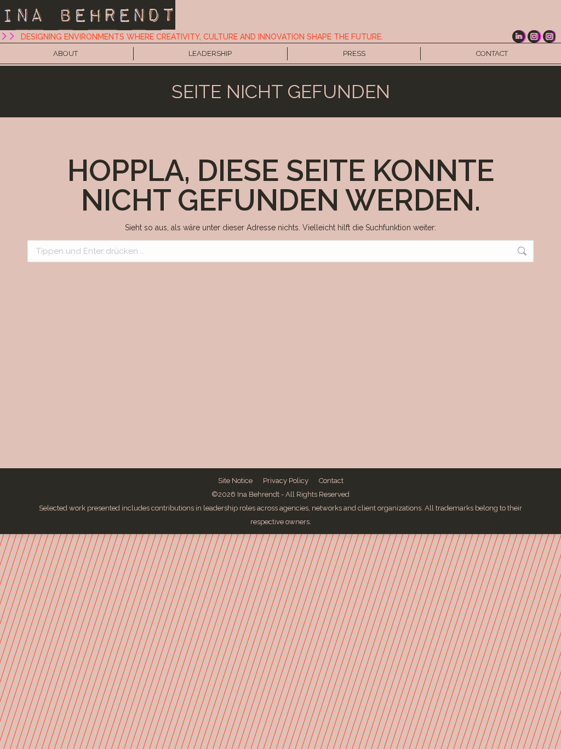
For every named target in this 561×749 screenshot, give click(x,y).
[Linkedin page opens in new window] (518, 36)
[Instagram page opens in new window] (534, 36)
